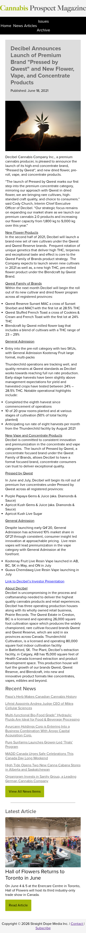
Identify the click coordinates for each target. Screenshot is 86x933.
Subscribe (43, 928)
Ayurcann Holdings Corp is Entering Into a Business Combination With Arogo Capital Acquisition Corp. (37, 731)
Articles (30, 25)
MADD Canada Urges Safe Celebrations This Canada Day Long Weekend (39, 756)
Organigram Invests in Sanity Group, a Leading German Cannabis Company (40, 778)
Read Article (18, 905)
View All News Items (25, 791)
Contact (77, 924)
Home (6, 25)
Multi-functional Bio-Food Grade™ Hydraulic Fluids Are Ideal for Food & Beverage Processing (42, 717)
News (18, 25)
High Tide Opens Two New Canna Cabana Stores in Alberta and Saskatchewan (42, 767)
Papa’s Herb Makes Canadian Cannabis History (41, 696)
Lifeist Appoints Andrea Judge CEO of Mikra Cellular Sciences (39, 706)
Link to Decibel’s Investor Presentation (34, 581)
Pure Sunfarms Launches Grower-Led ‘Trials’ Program (39, 744)
